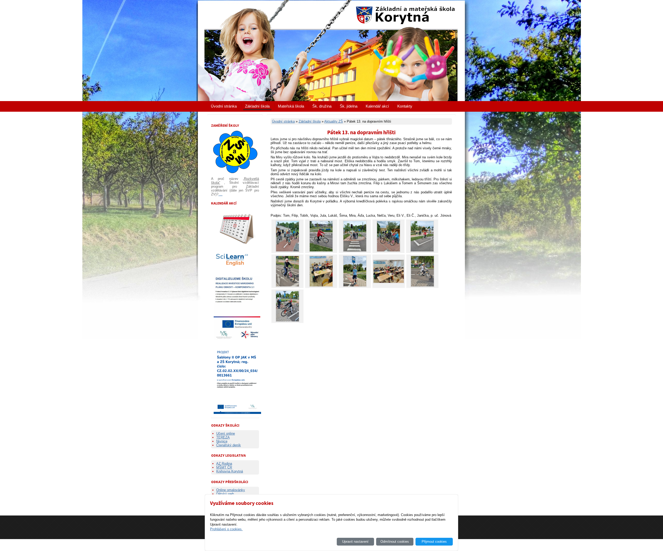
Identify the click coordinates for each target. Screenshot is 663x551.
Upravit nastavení (355, 541)
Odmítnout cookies (394, 541)
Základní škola (257, 106)
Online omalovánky (230, 490)
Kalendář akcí (377, 106)
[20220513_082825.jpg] (287, 251)
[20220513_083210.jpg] (355, 251)
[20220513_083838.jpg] (287, 286)
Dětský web (225, 494)
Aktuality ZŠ (333, 121)
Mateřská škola (291, 106)
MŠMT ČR (224, 467)
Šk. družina (322, 106)
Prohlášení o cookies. (226, 529)
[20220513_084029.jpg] (355, 286)
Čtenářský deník (228, 445)
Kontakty (404, 106)
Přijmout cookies (434, 541)
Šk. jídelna (348, 106)
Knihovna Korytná (229, 471)
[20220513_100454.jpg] (388, 282)
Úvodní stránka (224, 106)
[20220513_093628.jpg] (321, 286)
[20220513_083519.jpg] (287, 321)
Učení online (225, 433)
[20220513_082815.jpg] (388, 251)
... (220, 194)
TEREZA (223, 437)
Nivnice (221, 441)
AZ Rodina (224, 463)
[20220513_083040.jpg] (321, 251)
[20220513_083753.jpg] (422, 286)
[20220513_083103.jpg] (422, 251)
